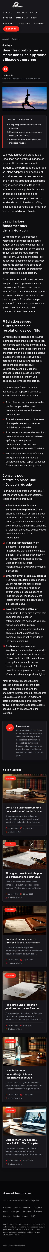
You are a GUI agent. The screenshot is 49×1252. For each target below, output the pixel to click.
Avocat (34, 13)
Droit (34, 18)
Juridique (9, 23)
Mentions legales (20, 1216)
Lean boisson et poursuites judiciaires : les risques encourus (19, 1074)
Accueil (8, 13)
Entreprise (24, 23)
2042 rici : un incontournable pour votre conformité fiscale (24, 809)
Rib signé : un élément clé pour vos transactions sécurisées (24, 875)
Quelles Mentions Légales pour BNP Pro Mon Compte (22, 1141)
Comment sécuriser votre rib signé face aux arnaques (23, 940)
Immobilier (22, 18)
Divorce (8, 18)
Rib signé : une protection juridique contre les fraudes (22, 1006)
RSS (33, 1216)
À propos (39, 23)
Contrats (21, 13)
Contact (11, 29)
